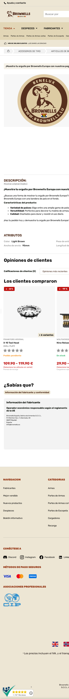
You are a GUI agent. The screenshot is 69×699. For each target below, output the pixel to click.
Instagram (30, 557)
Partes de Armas (17, 36)
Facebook (50, 557)
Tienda (7, 28)
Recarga (52, 525)
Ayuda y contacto (16, 3)
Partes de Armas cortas (36, 36)
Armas (6, 36)
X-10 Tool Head (11, 342)
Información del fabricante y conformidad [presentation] (27, 392)
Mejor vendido (10, 495)
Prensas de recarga (10, 369)
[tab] (27, 392)
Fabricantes (52, 28)
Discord (12, 557)
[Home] (7, 51)
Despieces (27, 28)
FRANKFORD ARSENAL (13, 339)
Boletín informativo (12, 518)
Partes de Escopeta (56, 36)
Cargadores (54, 518)
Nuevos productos (12, 503)
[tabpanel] (29, 328)
